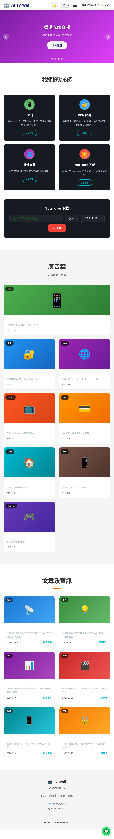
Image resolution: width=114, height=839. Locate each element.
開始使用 (57, 45)
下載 (57, 228)
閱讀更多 (47, 642)
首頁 (43, 795)
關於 (70, 795)
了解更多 (29, 133)
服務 (62, 795)
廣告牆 (52, 795)
